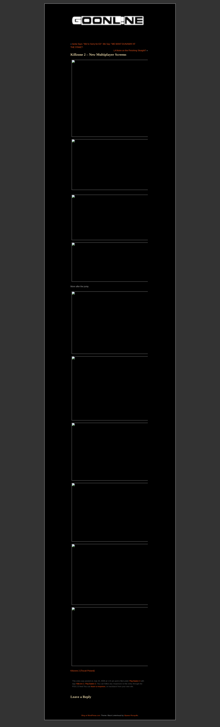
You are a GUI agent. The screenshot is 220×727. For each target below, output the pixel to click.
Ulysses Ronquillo (131, 715)
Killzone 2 (80, 684)
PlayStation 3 (134, 681)
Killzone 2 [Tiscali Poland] (82, 671)
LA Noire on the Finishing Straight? (130, 50)
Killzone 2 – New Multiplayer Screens (98, 54)
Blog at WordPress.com (90, 715)
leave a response (98, 686)
